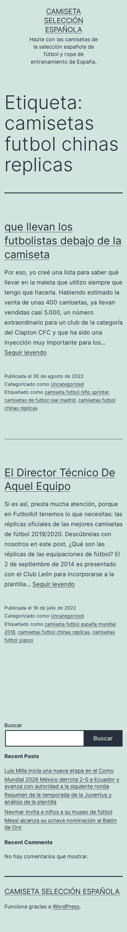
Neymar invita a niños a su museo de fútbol (58, 812)
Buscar (13, 725)
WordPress (66, 906)
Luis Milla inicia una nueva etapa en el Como (59, 771)
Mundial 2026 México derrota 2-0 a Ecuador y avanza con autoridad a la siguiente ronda (61, 782)
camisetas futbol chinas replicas (54, 632)
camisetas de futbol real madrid (40, 400)
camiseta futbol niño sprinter (77, 392)
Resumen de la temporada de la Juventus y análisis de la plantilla (58, 798)
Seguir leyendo (25, 352)
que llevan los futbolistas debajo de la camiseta (62, 240)
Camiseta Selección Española (63, 20)
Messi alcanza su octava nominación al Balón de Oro (60, 823)
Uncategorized (67, 384)
